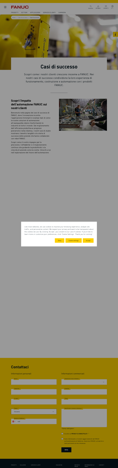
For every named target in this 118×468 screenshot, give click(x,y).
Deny (59, 240)
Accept (88, 240)
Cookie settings (74, 240)
